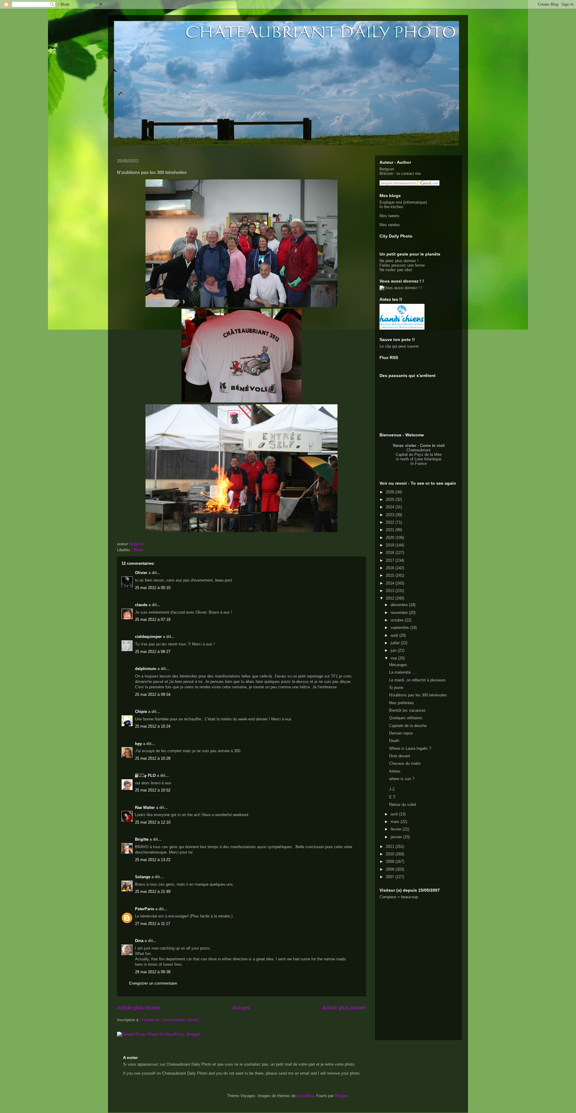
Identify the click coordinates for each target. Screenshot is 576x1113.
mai (394, 658)
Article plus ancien (344, 1008)
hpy (138, 743)
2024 (390, 507)
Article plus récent (138, 1008)
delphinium (145, 668)
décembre (400, 605)
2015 (390, 575)
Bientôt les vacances (407, 710)
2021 (390, 530)
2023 (390, 515)
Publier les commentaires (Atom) (170, 1020)
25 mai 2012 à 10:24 (152, 726)
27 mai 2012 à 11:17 (152, 923)
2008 (390, 869)
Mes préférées (401, 703)
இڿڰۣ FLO (145, 775)
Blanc (139, 550)
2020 (390, 537)
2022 (390, 522)
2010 (390, 854)
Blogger (341, 1096)
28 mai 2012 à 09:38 (152, 972)
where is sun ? (401, 778)
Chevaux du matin (405, 763)
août (395, 635)
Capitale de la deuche (408, 725)
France (421, 463)
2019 (390, 545)
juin (394, 650)
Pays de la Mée (428, 454)
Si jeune (396, 687)
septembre (400, 627)
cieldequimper (148, 636)
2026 (390, 492)
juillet (396, 643)
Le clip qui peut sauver (399, 346)
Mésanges (398, 665)
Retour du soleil (402, 804)
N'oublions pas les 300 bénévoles (418, 695)
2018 (390, 552)
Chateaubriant (418, 450)
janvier (397, 837)
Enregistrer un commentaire (153, 983)
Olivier (141, 572)
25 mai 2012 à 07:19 (152, 619)
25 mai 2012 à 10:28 (152, 758)
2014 (390, 583)
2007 (390, 877)
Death (394, 740)
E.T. (392, 797)
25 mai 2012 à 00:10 (152, 587)
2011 (390, 846)
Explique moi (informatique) (403, 202)
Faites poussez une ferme (402, 265)
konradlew (305, 1096)
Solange (142, 877)
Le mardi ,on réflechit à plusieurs (417, 680)
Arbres (394, 771)
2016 (390, 568)
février (397, 829)
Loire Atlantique (428, 459)
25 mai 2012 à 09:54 (152, 694)
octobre (398, 620)
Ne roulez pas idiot (396, 270)
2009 (390, 861)
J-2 (391, 789)
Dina (139, 940)
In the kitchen (391, 207)
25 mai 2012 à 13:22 (152, 859)
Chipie (141, 711)
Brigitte (141, 839)
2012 (390, 598)
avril (395, 814)
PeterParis (144, 909)
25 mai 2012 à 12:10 (152, 822)
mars (395, 821)
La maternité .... (403, 672)
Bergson (387, 169)
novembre (400, 612)
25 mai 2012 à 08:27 (152, 651)
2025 (390, 499)
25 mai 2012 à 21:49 (152, 891)
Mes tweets (390, 216)
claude (141, 605)
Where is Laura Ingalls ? (410, 748)
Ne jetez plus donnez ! (399, 261)
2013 (390, 590)
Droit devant (399, 756)
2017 (390, 560)
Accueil (241, 1008)
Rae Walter (145, 807)
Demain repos (401, 733)
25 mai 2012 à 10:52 (152, 790)
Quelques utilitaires (405, 718)
